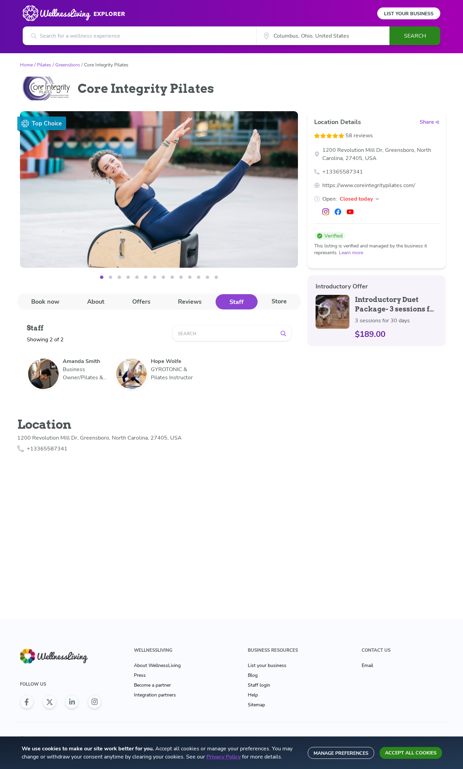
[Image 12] (207, 277)
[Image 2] (119, 277)
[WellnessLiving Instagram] (94, 702)
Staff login (259, 685)
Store (279, 301)
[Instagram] (326, 212)
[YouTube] (350, 212)
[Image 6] (154, 277)
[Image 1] (110, 277)
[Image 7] (163, 277)
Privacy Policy (223, 757)
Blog (253, 675)
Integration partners (155, 695)
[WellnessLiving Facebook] (27, 702)
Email (367, 665)
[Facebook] (338, 212)
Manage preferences (341, 753)
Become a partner (152, 685)
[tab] (45, 301)
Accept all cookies (411, 753)
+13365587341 (342, 172)
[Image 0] (101, 277)
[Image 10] (190, 277)
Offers (141, 302)
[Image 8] (172, 277)
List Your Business (409, 14)
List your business (267, 665)
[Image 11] (198, 277)
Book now (45, 302)
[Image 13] (216, 277)
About (95, 302)
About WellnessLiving (157, 665)
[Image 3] (128, 277)
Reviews (190, 302)
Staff (236, 302)
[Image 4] (137, 277)
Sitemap (256, 705)
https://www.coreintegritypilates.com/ (368, 185)
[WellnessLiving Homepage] (60, 656)
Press (140, 675)
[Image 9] (181, 277)
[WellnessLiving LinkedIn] (72, 702)
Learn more (351, 252)
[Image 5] (145, 277)
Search (415, 36)
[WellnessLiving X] (49, 702)
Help (253, 695)
